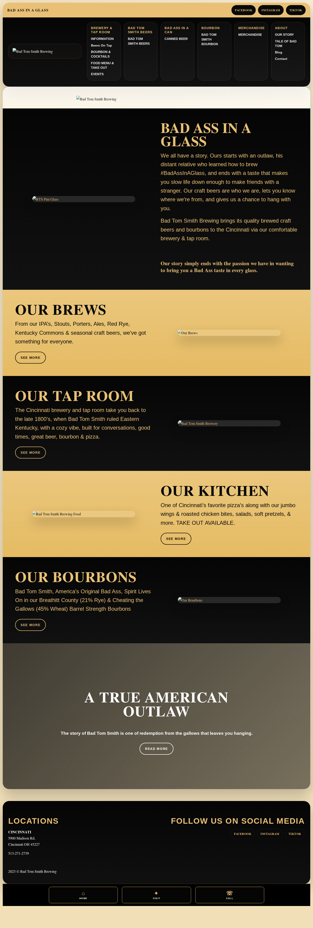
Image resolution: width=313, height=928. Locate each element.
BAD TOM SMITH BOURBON (209, 39)
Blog (278, 52)
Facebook (243, 10)
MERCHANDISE (250, 34)
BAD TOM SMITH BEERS (139, 41)
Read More (156, 749)
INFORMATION (102, 39)
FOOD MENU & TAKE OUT (102, 65)
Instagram (270, 10)
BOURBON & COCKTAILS (101, 54)
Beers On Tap (101, 45)
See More (30, 357)
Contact (281, 59)
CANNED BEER (176, 39)
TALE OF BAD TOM (286, 43)
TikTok (295, 10)
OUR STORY (284, 34)
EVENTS (97, 74)
